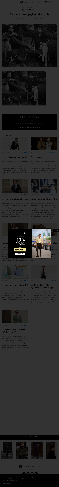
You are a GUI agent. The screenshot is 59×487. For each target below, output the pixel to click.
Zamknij (56, 230)
